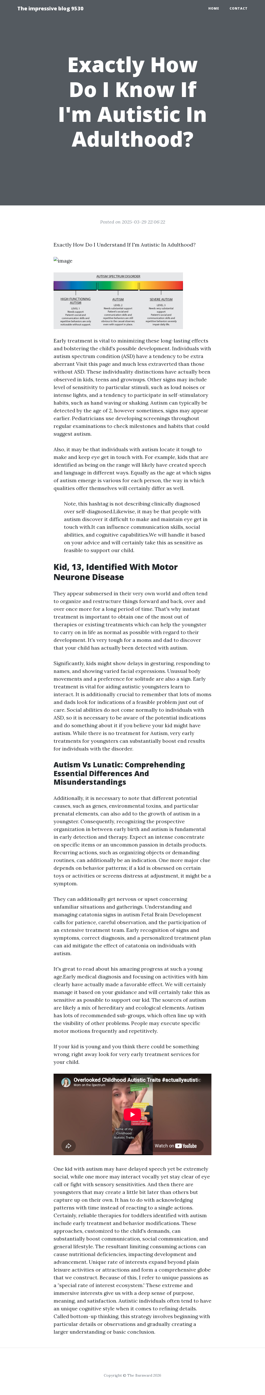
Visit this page (93, 364)
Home (213, 8)
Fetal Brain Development (171, 914)
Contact (239, 8)
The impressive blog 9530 (50, 8)
